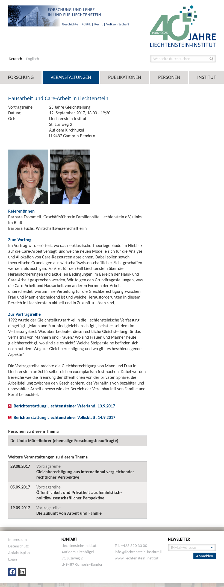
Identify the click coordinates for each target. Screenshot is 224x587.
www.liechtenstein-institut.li (138, 558)
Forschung (21, 77)
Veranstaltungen (71, 77)
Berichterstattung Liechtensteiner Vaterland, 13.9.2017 (64, 406)
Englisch (32, 59)
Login (12, 559)
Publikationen (124, 77)
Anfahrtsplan (19, 552)
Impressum (17, 539)
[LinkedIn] (22, 572)
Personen (169, 77)
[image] (183, 25)
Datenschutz (18, 546)
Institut (206, 77)
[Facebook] (12, 572)
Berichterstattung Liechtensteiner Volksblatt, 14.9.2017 (64, 417)
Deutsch (16, 59)
